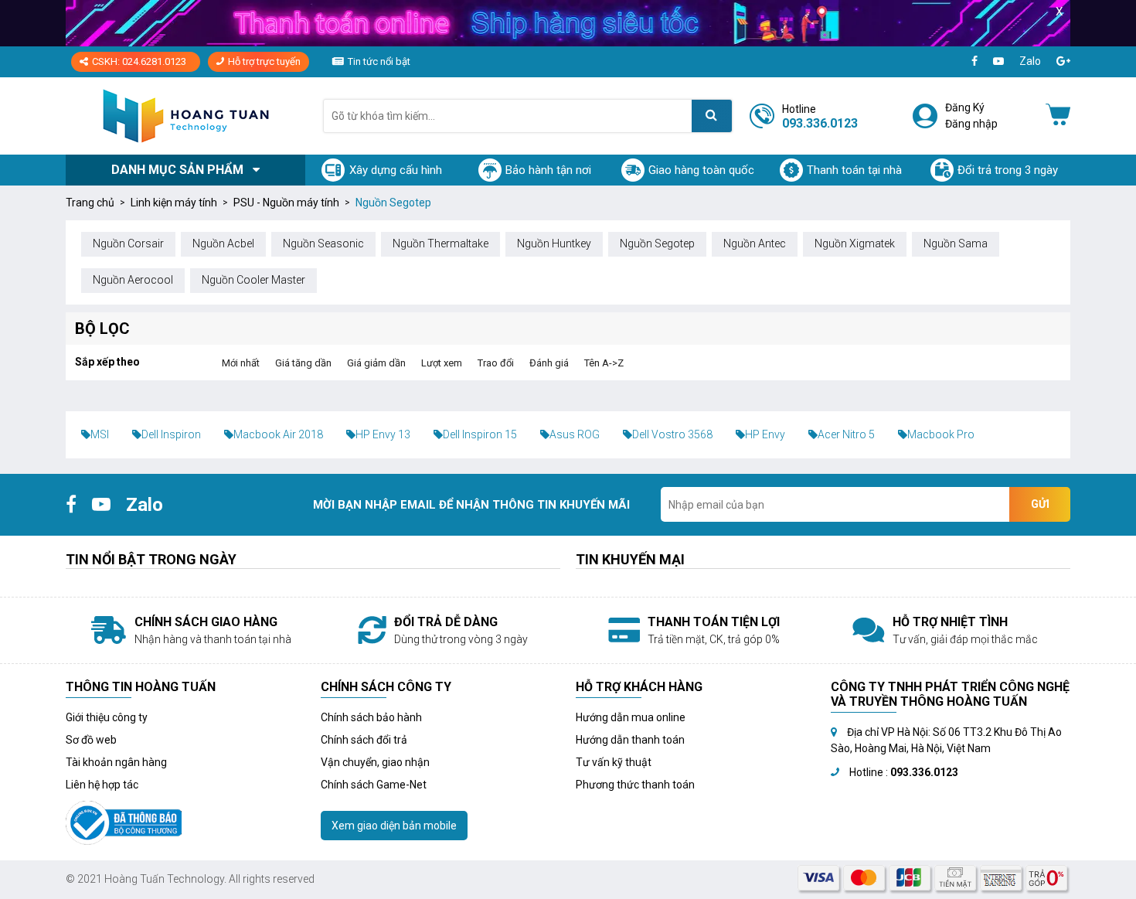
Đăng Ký (965, 107)
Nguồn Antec (754, 243)
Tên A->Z (604, 363)
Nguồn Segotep (657, 243)
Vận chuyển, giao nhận (375, 762)
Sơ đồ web (91, 740)
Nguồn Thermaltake (440, 243)
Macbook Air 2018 (278, 434)
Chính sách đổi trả (364, 740)
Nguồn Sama (955, 243)
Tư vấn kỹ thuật (613, 762)
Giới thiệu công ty (107, 717)
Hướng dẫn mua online (630, 717)
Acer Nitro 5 (846, 434)
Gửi (1040, 504)
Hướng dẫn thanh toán (630, 740)
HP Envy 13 (382, 434)
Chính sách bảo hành (371, 717)
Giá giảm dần (376, 363)
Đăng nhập (971, 123)
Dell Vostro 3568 (672, 434)
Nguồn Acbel (223, 243)
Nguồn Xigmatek (855, 243)
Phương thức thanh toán (635, 784)
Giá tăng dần (303, 363)
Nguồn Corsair (128, 243)
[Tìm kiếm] (712, 116)
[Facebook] (974, 61)
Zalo (1030, 61)
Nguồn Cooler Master (253, 280)
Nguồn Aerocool (133, 280)
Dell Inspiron (171, 434)
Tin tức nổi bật (379, 61)
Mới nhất (241, 363)
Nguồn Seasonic (323, 243)
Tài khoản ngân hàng (116, 762)
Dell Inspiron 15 (480, 434)
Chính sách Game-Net (374, 784)
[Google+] (1063, 61)
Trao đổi (496, 363)
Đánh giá (549, 363)
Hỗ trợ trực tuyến (264, 61)
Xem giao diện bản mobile (394, 825)
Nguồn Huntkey (554, 243)
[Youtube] (998, 61)
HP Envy (765, 434)
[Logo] (185, 115)
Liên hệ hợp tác (102, 784)
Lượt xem (441, 363)
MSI (99, 434)
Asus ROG (574, 434)
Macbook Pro (940, 434)
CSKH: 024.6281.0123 (139, 61)
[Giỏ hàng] (1058, 116)
